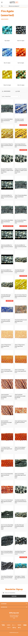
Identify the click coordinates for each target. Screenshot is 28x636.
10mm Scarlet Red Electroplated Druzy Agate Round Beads (20, 396)
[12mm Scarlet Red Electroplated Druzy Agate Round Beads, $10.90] (7, 384)
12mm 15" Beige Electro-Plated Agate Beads (6, 345)
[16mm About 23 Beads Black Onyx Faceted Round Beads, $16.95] (7, 566)
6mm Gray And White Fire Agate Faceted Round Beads (7, 270)
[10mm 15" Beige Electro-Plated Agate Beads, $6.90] (21, 334)
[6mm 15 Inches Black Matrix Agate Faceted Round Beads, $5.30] (7, 541)
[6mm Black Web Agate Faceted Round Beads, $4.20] (21, 514)
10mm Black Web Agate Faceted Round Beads (6, 295)
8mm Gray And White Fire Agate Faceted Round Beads (20, 246)
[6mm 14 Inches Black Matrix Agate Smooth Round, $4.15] (7, 108)
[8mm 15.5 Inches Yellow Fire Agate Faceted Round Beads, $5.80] (21, 284)
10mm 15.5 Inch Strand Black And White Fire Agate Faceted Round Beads (21, 170)
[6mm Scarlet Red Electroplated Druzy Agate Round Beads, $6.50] (7, 410)
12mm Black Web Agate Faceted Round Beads (19, 270)
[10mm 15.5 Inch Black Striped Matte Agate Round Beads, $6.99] (21, 463)
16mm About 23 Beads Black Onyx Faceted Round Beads (7, 577)
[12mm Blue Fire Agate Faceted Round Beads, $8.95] (7, 309)
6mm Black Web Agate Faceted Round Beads (19, 525)
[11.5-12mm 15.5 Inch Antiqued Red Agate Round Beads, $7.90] (7, 437)
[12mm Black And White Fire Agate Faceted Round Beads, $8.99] (21, 489)
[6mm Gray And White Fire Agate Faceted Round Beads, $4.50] (7, 259)
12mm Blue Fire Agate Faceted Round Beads (5, 320)
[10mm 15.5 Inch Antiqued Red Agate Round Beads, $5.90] (21, 437)
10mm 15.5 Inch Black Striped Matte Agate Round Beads (20, 475)
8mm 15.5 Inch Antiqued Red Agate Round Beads (7, 474)
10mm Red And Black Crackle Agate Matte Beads (21, 320)
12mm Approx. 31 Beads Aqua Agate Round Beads (20, 577)
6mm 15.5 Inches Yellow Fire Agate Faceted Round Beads (7, 145)
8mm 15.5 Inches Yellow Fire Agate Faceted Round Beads (21, 295)
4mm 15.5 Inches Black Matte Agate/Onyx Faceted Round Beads (7, 526)
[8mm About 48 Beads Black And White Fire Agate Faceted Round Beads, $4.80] (7, 158)
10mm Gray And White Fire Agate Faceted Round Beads (7, 246)
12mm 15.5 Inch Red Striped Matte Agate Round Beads (7, 500)
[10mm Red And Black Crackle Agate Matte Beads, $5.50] (21, 309)
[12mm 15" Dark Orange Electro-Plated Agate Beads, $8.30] (7, 359)
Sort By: (3, 96)
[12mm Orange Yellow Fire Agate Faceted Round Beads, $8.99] (21, 133)
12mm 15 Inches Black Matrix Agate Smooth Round (21, 196)
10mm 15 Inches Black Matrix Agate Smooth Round (7, 221)
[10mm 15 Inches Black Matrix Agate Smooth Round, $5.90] (7, 210)
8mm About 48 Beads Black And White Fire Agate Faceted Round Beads (7, 170)
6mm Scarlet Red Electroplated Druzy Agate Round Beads (6, 422)
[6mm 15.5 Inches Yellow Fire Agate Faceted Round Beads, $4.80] (7, 133)
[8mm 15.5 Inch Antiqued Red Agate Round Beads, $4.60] (7, 463)
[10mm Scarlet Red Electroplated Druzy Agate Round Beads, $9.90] (21, 384)
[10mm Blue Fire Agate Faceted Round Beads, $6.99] (21, 108)
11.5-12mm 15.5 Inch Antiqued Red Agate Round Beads (6, 449)
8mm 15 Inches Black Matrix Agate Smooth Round (20, 221)
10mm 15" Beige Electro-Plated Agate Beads (20, 345)
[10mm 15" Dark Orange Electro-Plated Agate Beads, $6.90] (21, 359)
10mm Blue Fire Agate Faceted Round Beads (19, 120)
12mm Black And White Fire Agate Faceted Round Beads (20, 500)
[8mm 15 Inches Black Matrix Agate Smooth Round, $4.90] (21, 210)
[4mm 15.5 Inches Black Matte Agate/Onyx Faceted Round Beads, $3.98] (7, 514)
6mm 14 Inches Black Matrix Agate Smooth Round (7, 120)
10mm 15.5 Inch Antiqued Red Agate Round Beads (20, 448)
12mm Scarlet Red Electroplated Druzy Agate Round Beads (6, 396)
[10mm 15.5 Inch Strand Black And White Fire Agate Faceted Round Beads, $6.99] (21, 158)
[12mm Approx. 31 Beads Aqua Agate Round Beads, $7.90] (21, 566)
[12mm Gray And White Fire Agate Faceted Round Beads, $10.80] (7, 185)
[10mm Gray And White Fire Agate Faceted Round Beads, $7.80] (7, 234)
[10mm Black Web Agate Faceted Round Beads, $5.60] (7, 284)
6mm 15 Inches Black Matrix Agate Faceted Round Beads (7, 552)
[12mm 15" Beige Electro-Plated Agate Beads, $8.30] (7, 334)
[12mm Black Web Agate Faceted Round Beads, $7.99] (21, 259)
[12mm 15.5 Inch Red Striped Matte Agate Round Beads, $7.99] (7, 489)
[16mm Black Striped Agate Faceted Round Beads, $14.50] (21, 541)
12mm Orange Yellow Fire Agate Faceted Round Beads (20, 145)
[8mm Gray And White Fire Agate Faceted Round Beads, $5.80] (21, 234)
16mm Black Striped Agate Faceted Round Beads (20, 552)
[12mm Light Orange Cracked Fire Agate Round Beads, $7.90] (21, 410)
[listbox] (12, 96)
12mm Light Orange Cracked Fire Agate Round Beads (21, 421)
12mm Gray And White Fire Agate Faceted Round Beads (7, 196)
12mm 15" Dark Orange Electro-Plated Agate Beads (6, 370)
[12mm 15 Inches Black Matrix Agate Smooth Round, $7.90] (21, 185)
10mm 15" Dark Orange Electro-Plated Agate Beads (20, 370)
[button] (7, 91)
